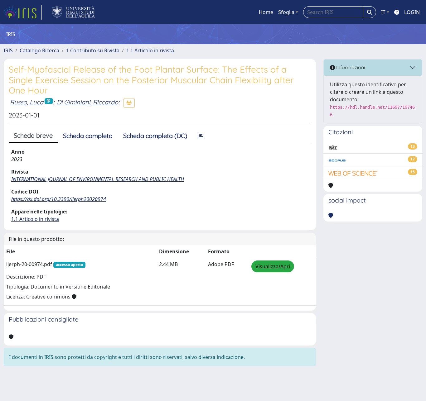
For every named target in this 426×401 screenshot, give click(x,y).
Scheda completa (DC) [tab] (155, 136)
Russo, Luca (26, 102)
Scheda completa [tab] (88, 136)
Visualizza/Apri (272, 266)
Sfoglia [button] (286, 12)
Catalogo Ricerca (39, 50)
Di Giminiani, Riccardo (87, 102)
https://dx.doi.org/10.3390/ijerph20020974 (58, 199)
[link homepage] (23, 12)
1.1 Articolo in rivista (150, 50)
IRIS (8, 50)
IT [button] (383, 12)
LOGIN (412, 12)
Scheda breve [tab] (33, 135)
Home (266, 12)
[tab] (200, 135)
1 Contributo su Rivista (92, 50)
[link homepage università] (73, 12)
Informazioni (350, 67)
